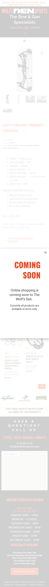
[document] (24, 293)
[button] (45, 252)
